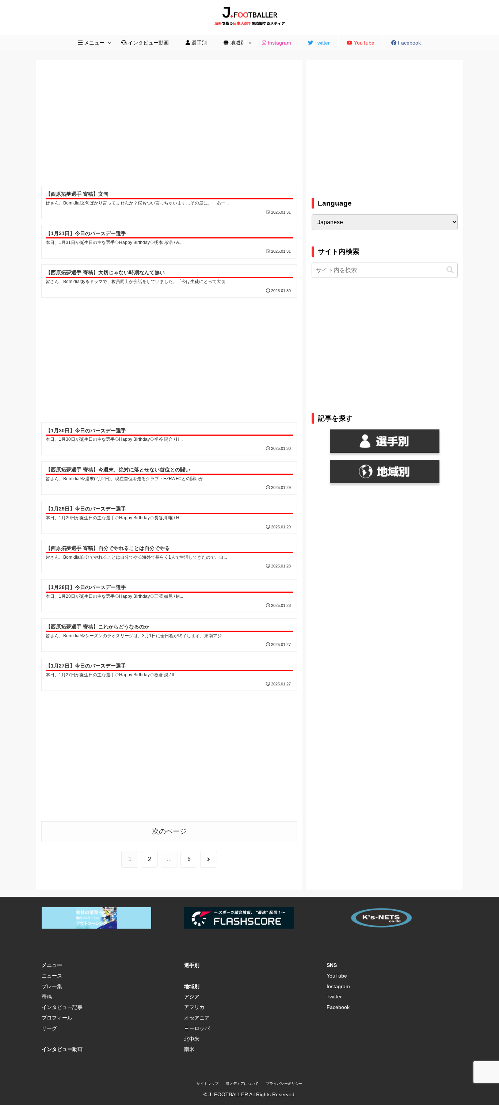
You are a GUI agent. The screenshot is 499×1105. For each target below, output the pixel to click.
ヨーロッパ (197, 1028)
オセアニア (197, 1018)
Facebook (338, 1007)
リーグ (49, 1028)
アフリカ (194, 1007)
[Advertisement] (169, 124)
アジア (191, 996)
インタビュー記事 (62, 1007)
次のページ (169, 831)
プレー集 (52, 986)
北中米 (191, 1039)
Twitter (334, 996)
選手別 (191, 965)
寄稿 (47, 996)
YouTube (337, 976)
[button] (450, 270)
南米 (189, 1049)
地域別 (191, 986)
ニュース (52, 976)
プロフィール (57, 1018)
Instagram (338, 986)
